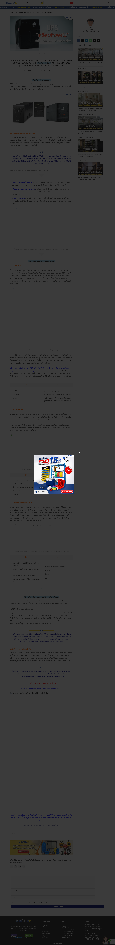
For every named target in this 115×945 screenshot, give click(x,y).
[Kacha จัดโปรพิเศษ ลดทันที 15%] (54, 455)
